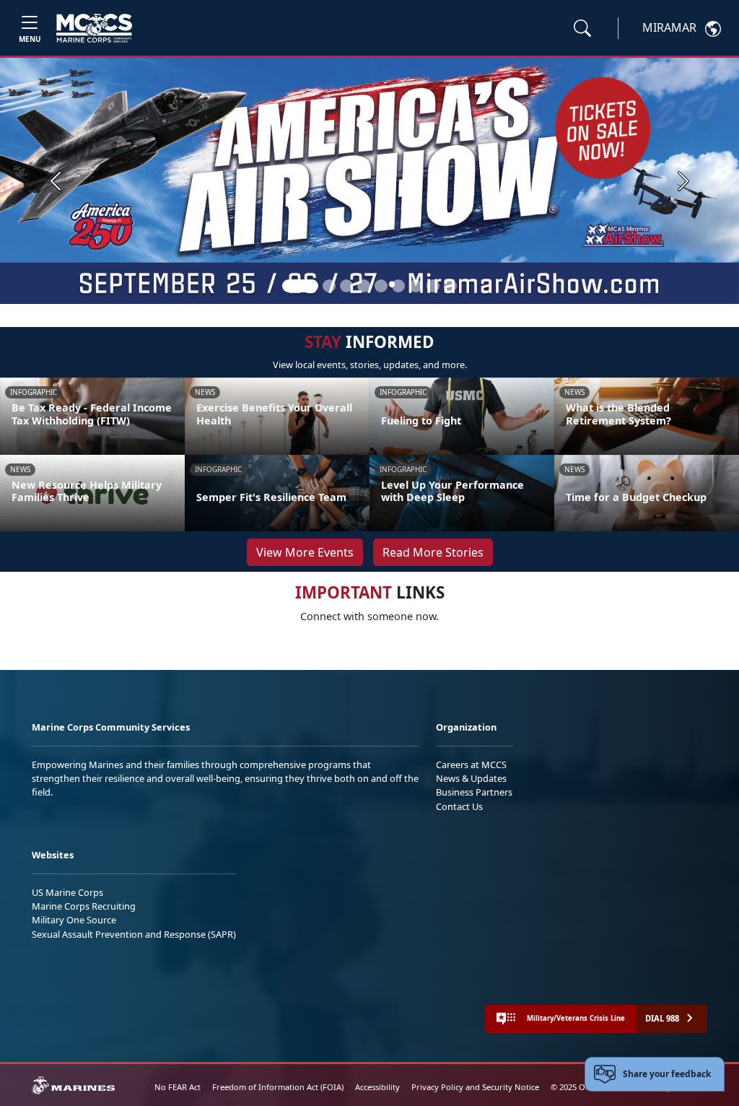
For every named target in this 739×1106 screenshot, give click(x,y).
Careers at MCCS (471, 764)
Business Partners (474, 791)
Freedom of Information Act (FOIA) (278, 1086)
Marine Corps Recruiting (84, 906)
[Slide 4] (363, 285)
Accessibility (377, 1086)
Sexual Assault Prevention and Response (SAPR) (134, 934)
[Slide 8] (433, 285)
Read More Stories (433, 552)
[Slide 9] (450, 285)
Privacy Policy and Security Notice (475, 1086)
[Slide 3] (346, 285)
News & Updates (471, 778)
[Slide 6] (398, 285)
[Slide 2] (329, 285)
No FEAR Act (177, 1086)
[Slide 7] (415, 285)
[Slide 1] (300, 285)
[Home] (94, 28)
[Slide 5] (381, 285)
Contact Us (459, 806)
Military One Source (74, 919)
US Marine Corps (67, 892)
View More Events (305, 552)
